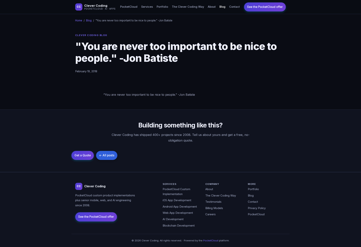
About (212, 6)
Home (78, 20)
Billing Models (214, 208)
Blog (222, 6)
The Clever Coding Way (188, 6)
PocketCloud (128, 6)
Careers (210, 214)
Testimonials (213, 201)
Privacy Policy (257, 208)
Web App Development (178, 213)
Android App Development (180, 206)
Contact (234, 6)
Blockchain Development (179, 225)
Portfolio (162, 6)
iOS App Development (177, 200)
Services (147, 6)
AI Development (173, 219)
